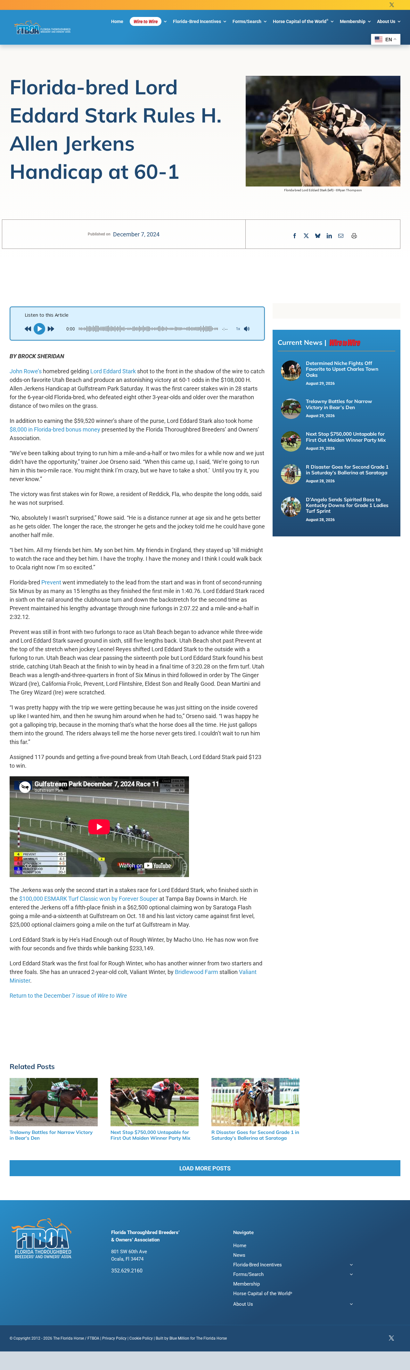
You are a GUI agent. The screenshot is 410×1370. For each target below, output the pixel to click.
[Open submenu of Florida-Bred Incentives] (350, 1265)
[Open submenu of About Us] (350, 1305)
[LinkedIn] (329, 236)
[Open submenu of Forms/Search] (350, 1275)
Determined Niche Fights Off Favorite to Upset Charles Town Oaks (342, 369)
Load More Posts (205, 1168)
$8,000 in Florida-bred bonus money (55, 429)
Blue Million (179, 1338)
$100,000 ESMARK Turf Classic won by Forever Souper (88, 898)
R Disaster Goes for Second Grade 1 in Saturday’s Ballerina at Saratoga (347, 470)
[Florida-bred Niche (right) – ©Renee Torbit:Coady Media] (291, 364)
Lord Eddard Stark (113, 371)
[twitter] (392, 5)
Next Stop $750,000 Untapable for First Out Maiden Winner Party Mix (346, 437)
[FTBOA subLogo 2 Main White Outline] (42, 20)
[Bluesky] (318, 236)
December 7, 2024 (136, 234)
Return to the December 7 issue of (68, 995)
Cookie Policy (141, 1338)
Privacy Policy (114, 1338)
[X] (306, 236)
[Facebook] (294, 236)
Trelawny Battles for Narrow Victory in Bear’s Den (339, 404)
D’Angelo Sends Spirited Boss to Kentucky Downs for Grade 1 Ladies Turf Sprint (347, 505)
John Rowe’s (26, 371)
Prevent (51, 582)
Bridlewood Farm (196, 972)
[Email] (341, 236)
